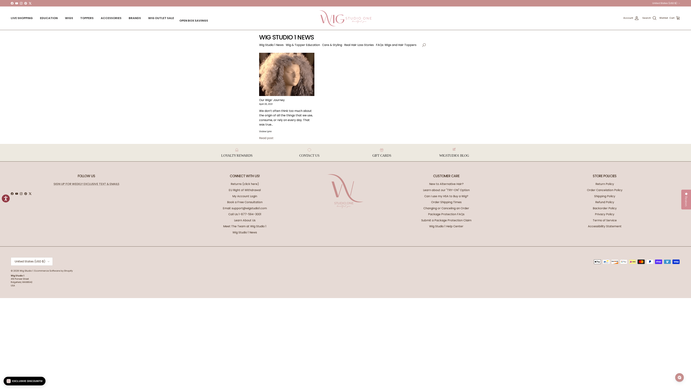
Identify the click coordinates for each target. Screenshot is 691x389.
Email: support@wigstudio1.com (245, 208)
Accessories (111, 18)
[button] (663, 18)
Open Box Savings (193, 21)
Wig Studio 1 (26, 270)
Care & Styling (332, 45)
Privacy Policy (604, 214)
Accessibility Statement (605, 226)
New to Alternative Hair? (446, 184)
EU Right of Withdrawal (245, 190)
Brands (135, 18)
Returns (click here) (245, 184)
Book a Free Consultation (245, 202)
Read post (266, 138)
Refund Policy (604, 202)
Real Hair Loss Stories (359, 45)
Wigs (69, 18)
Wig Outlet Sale (161, 18)
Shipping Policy (604, 196)
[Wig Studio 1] (345, 18)
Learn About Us (245, 220)
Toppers (87, 18)
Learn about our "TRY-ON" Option (446, 190)
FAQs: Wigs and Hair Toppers (396, 45)
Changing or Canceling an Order (446, 208)
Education (49, 18)
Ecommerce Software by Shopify (53, 270)
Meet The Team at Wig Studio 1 (244, 226)
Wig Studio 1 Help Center (446, 226)
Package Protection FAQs (446, 214)
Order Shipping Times (446, 202)
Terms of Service (605, 220)
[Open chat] (679, 377)
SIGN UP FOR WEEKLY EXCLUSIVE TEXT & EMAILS (86, 184)
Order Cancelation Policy (604, 190)
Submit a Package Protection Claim (446, 220)
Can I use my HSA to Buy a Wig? (446, 196)
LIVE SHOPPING (22, 18)
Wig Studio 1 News (271, 45)
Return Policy (604, 184)
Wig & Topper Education (303, 45)
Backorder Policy (605, 208)
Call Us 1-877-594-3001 (244, 214)
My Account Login (244, 196)
